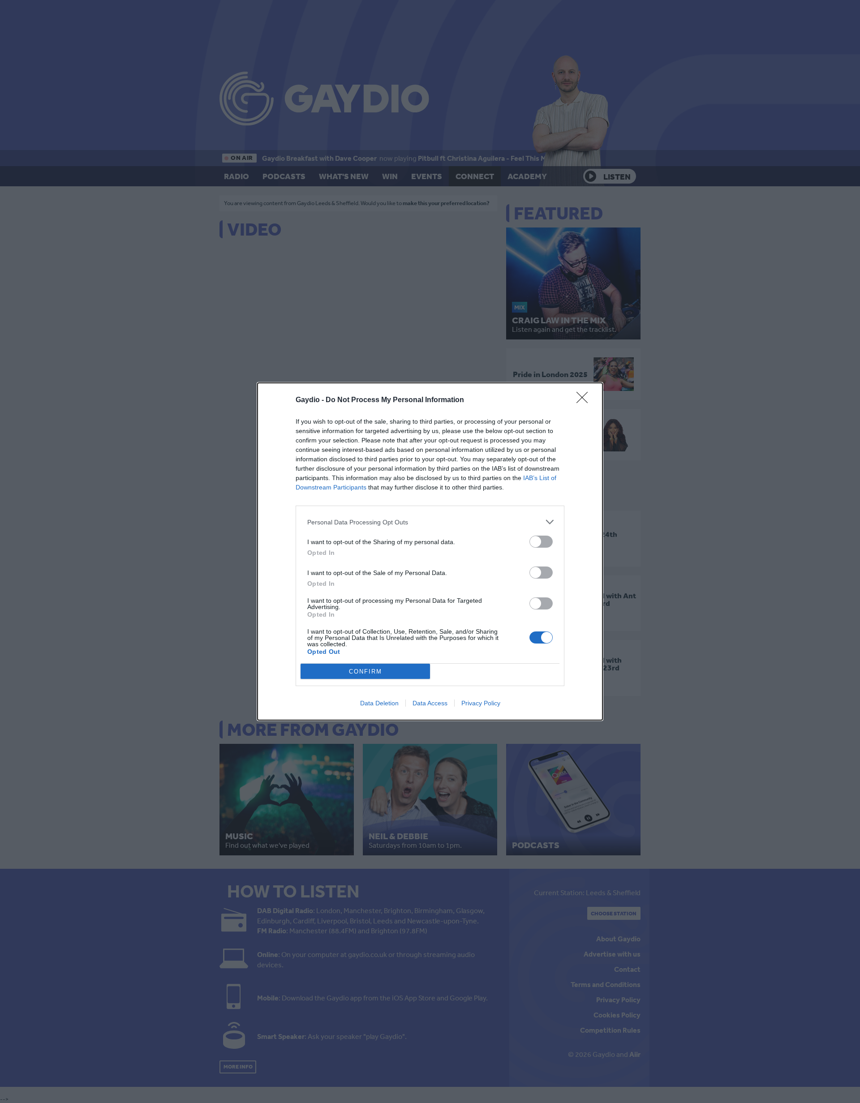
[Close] (584, 400)
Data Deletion (379, 703)
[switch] (541, 542)
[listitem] (430, 522)
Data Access (430, 703)
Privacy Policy (480, 703)
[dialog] (430, 551)
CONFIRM (365, 671)
